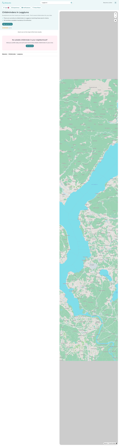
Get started (30, 46)
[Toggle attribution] (116, 443)
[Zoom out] (115, 16)
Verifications (26, 7)
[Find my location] (115, 20)
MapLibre (106, 443)
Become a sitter (107, 2)
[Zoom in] (115, 13)
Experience (16, 7)
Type (6, 7)
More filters (37, 7)
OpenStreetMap (112, 443)
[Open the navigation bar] (115, 2)
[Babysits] (6, 2)
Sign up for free (7, 24)
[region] (89, 228)
